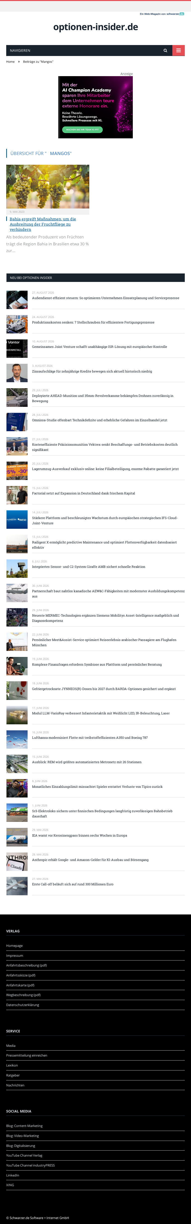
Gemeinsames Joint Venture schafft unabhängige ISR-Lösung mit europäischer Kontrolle (99, 346)
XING (10, 1185)
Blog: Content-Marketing (24, 1125)
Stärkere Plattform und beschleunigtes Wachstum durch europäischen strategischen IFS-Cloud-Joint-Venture (105, 520)
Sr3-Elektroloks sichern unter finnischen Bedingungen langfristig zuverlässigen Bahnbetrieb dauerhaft (102, 813)
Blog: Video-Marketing (22, 1135)
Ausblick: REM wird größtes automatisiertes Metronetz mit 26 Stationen (87, 762)
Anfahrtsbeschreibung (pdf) (26, 965)
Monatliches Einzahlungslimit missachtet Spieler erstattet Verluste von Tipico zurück (97, 786)
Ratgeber (13, 1075)
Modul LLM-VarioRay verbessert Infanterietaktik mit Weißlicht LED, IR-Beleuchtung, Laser (101, 713)
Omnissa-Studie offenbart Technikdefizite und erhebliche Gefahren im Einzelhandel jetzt (99, 420)
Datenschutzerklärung (22, 1005)
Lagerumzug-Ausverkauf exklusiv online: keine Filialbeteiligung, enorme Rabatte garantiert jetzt (105, 469)
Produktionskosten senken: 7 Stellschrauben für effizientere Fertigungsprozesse (93, 322)
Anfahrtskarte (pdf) (20, 985)
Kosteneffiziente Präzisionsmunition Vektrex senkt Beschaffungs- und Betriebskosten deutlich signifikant (105, 447)
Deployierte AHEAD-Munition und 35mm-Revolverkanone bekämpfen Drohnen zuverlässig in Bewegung (102, 398)
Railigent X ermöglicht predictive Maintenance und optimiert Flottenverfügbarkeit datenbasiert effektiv (104, 545)
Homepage (14, 945)
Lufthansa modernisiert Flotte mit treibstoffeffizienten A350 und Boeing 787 (90, 737)
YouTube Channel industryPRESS (30, 1165)
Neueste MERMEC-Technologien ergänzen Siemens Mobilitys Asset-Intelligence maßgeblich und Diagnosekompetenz (105, 618)
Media (10, 1045)
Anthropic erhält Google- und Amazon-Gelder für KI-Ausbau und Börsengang (90, 859)
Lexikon (12, 1065)
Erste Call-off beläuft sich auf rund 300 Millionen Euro (72, 884)
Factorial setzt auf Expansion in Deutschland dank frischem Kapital (83, 493)
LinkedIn (12, 1175)
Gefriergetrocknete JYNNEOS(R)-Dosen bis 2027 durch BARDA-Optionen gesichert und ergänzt (104, 689)
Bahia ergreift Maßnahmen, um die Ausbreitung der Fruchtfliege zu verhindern (43, 224)
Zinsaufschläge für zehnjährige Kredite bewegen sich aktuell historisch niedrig (92, 371)
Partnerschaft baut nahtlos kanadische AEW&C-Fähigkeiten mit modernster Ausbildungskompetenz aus (108, 593)
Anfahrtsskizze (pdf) (20, 975)
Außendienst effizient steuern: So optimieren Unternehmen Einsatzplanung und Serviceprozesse (105, 298)
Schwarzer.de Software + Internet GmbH (39, 1218)
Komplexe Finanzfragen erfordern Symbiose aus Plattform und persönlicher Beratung (97, 664)
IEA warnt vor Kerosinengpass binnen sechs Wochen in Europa (79, 835)
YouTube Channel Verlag (24, 1155)
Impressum (14, 955)
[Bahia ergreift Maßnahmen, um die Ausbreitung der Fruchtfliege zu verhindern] (47, 187)
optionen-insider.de (95, 26)
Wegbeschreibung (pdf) (23, 995)
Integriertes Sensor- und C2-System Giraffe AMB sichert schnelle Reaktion (88, 566)
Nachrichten (15, 1085)
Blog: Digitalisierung (20, 1145)
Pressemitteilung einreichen (26, 1055)
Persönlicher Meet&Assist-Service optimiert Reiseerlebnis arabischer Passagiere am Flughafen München (104, 642)
